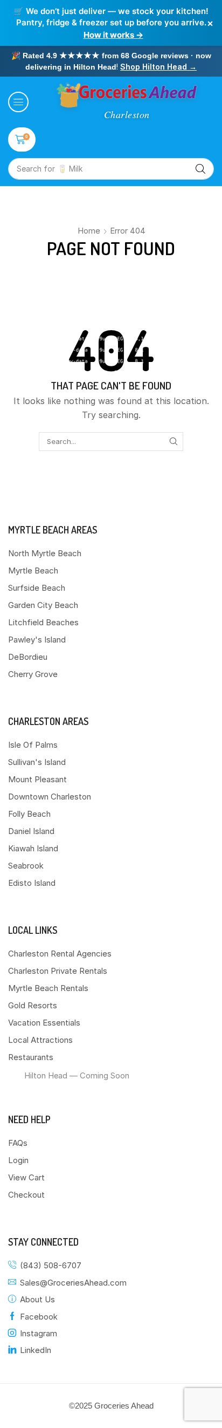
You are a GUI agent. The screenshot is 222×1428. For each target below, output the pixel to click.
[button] (18, 102)
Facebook (39, 1316)
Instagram (38, 1333)
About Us (37, 1299)
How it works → (113, 35)
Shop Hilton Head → (158, 66)
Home (89, 231)
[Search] (200, 169)
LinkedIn (35, 1350)
